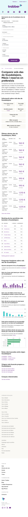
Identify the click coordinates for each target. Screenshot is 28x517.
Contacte (4, 494)
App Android (5, 486)
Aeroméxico (6, 231)
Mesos (3, 444)
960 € (21, 143)
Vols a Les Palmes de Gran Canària (10, 418)
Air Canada (6, 252)
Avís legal (3, 504)
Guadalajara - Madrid (6, 356)
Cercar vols (14, 60)
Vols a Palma (5, 402)
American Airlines (7, 249)
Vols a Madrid (5, 398)
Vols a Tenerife (5, 416)
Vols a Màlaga (5, 406)
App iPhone (4, 488)
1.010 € (22, 192)
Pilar (3, 448)
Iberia (5, 240)
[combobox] (14, 26)
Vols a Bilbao (5, 408)
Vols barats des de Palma (7, 434)
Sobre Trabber (5, 480)
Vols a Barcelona (6, 400)
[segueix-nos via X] (7, 508)
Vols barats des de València (8, 436)
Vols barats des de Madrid (8, 426)
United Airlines (7, 246)
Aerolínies (4, 440)
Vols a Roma (4, 420)
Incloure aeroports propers (8, 29)
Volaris (8, 110)
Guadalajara (23, 267)
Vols (3, 466)
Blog (3, 482)
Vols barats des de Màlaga (8, 432)
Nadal (3, 453)
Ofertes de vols (6, 468)
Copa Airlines (7, 243)
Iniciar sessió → (23, 1)
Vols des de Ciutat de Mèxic (8, 368)
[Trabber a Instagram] (3, 508)
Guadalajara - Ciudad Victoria (8, 358)
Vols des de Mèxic (6, 379)
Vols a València (5, 422)
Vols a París (4, 412)
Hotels (3, 470)
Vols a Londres (5, 414)
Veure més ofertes (6, 213)
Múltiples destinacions (8, 22)
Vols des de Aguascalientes (8, 370)
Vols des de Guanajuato (7, 372)
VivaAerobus (7, 228)
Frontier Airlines (7, 234)
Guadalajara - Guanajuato (8, 359)
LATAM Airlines (7, 237)
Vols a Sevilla (5, 404)
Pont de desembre (6, 450)
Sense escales (6, 47)
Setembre (4, 446)
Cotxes (3, 472)
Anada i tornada (6, 21)
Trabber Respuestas (7, 484)
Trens (3, 474)
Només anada (15, 21)
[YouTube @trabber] (10, 508)
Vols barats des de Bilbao (7, 430)
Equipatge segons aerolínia (8, 442)
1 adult (3, 51)
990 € (21, 178)
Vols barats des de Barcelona (8, 428)
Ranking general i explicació (8, 256)
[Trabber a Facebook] (5, 508)
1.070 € (22, 207)
